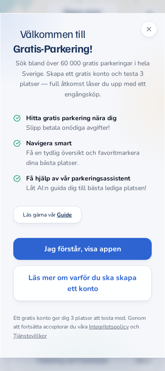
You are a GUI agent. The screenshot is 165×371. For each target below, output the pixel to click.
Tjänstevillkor (30, 335)
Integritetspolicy (109, 326)
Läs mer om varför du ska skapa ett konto (82, 283)
